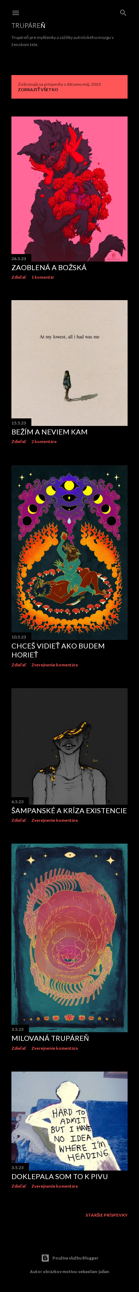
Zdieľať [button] (18, 277)
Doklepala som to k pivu (59, 1176)
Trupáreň (28, 25)
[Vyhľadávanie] (123, 11)
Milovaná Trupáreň (50, 1038)
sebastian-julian (93, 1271)
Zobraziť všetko (38, 89)
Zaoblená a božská (49, 267)
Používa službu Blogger (75, 1258)
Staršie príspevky (107, 1215)
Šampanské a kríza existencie (69, 810)
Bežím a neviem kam (49, 431)
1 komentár (42, 277)
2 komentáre (44, 441)
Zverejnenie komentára (54, 664)
